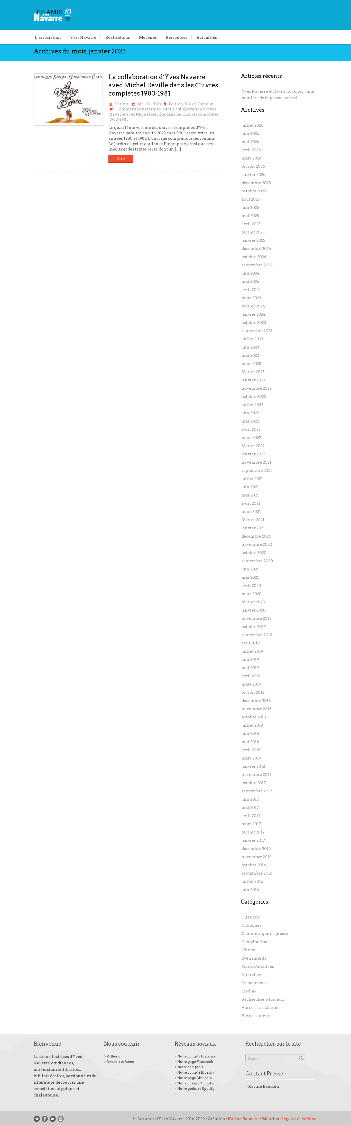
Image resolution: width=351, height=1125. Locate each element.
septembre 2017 (257, 791)
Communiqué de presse (265, 933)
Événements (254, 958)
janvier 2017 (253, 840)
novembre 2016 (257, 857)
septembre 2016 (257, 873)
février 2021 (253, 520)
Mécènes (148, 37)
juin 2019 (250, 659)
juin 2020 (251, 569)
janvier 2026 (253, 174)
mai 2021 (250, 495)
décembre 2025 (256, 183)
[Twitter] (37, 1119)
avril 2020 (251, 585)
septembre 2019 (257, 635)
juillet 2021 (252, 478)
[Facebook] (45, 1119)
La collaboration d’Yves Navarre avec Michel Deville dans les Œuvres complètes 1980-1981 (163, 85)
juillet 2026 (252, 125)
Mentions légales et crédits (288, 1119)
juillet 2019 (252, 651)
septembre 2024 (257, 265)
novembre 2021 (256, 462)
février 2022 (253, 446)
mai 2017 (250, 807)
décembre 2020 (256, 536)
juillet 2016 (252, 881)
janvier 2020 (254, 610)
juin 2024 (251, 273)
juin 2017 (250, 799)
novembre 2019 (257, 618)
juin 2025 (250, 207)
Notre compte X (189, 1067)
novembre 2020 (257, 544)
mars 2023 (251, 363)
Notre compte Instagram (197, 1056)
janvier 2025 (253, 240)
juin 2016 (250, 889)
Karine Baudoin (262, 1086)
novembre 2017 (257, 774)
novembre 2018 (257, 709)
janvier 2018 (253, 766)
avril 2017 (251, 815)
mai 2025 (250, 215)
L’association (48, 37)
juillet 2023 (252, 339)
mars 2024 (252, 298)
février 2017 (253, 832)
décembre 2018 (256, 700)
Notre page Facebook (194, 1062)
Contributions (256, 942)
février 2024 (253, 306)
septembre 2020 (257, 561)
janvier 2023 (253, 380)
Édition (176, 104)
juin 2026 (250, 133)
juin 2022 (250, 413)
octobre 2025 (254, 191)
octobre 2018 (254, 717)
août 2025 (251, 199)
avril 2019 (251, 676)
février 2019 (253, 692)
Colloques (251, 925)
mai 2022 (250, 421)
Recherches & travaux (263, 999)
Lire (121, 158)
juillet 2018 (252, 725)
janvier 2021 (253, 528)
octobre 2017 (254, 783)
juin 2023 (250, 347)
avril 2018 (251, 750)
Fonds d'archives (258, 966)
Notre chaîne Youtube (194, 1083)
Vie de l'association (260, 1007)
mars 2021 (251, 511)
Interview (251, 974)
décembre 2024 (256, 248)
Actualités (206, 37)
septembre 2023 (257, 331)
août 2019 (251, 643)
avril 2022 (251, 429)
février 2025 (253, 232)
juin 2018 (250, 733)
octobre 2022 (254, 396)
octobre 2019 (254, 626)
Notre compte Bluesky (194, 1072)
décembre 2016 (256, 848)
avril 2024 (251, 289)
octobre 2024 (254, 257)
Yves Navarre (83, 37)
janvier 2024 (254, 314)
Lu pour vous (254, 983)
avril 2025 (251, 224)
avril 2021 (251, 503)
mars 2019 (251, 684)
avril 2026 (251, 150)
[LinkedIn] (53, 1119)
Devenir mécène (119, 1062)
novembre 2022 (257, 388)
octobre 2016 (254, 865)
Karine (121, 104)
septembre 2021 (257, 470)
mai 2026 (250, 141)
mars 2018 (251, 758)
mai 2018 (250, 741)
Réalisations (117, 37)
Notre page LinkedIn (193, 1078)
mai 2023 (250, 355)
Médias (249, 991)
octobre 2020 (254, 552)
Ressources (176, 37)
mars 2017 (251, 824)
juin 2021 (250, 487)
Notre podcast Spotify (194, 1089)
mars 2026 (251, 158)
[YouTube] (61, 1119)
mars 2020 (252, 594)
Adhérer (112, 1056)
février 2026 (253, 166)
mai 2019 (250, 667)
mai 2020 (251, 577)
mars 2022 (251, 437)
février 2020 (253, 602)
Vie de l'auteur (199, 104)
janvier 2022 (253, 454)
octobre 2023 (254, 322)
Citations (251, 917)
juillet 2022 (252, 404)
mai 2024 (251, 281)
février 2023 (253, 372)
